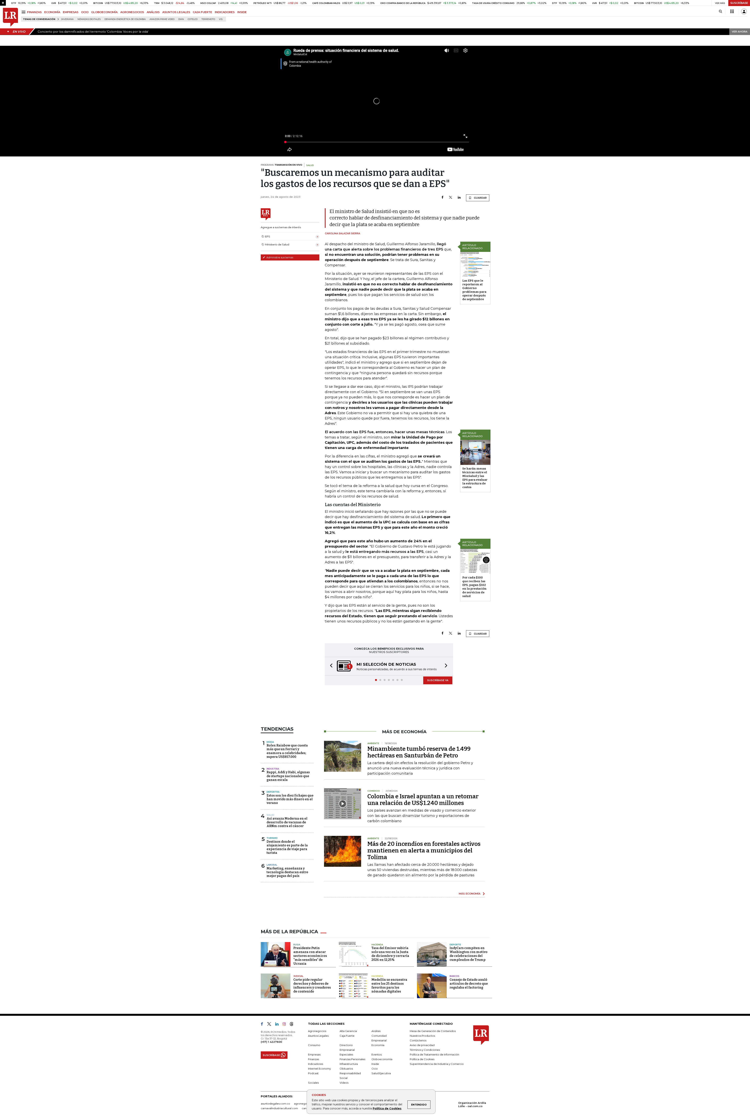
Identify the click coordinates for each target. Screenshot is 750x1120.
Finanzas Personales (352, 1059)
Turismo (272, 838)
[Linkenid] (278, 1025)
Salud (270, 815)
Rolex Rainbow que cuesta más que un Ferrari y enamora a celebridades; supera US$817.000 (287, 751)
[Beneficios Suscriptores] (732, 11)
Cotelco (192, 19)
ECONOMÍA (52, 12)
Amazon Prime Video (162, 19)
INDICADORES (225, 12)
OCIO (84, 12)
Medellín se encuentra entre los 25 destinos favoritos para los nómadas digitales (389, 986)
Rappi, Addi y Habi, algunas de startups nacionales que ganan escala (288, 776)
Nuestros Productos (422, 1036)
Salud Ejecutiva (381, 1073)
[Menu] (24, 12)
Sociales (313, 1083)
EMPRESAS (70, 12)
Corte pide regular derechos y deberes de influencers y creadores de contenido (312, 986)
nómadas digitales (89, 19)
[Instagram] (285, 1025)
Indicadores (315, 1064)
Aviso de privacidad (422, 1045)
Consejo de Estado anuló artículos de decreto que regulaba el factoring (469, 984)
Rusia (296, 945)
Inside (375, 1064)
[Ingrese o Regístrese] (744, 11)
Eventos (376, 1054)
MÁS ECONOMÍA (469, 893)
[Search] (720, 11)
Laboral (272, 865)
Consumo (314, 1045)
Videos (344, 1083)
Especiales (346, 1054)
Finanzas (313, 1059)
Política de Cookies (387, 1108)
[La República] (10, 17)
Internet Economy (319, 1069)
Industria (273, 769)
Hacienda (377, 945)
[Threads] (293, 1025)
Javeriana (67, 19)
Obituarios (346, 1069)
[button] (330, 666)
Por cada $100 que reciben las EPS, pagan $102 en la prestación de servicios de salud (474, 587)
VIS (220, 19)
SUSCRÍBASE (739, 3)
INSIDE (242, 12)
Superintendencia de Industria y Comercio (437, 1064)
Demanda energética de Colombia (125, 19)
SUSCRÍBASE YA (437, 680)
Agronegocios (317, 1031)
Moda (270, 742)
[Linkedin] (459, 197)
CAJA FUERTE (202, 12)
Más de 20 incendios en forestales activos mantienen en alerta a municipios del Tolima (423, 851)
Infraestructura (349, 1064)
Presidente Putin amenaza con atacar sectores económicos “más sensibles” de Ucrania (310, 956)
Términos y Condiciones (425, 1050)
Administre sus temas (279, 257)
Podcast (313, 1073)
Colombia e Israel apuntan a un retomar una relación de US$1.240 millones (423, 800)
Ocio (374, 1069)
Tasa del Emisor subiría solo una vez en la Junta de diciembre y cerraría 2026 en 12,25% (390, 954)
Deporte (455, 945)
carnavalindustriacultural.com (279, 1108)
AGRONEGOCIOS (132, 12)
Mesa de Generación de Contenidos (433, 1031)
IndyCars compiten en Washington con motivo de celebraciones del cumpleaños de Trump (469, 954)
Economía (377, 1045)
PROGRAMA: (281, 164)
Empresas (314, 1054)
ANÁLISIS (153, 12)
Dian (181, 19)
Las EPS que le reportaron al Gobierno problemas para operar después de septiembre (474, 290)
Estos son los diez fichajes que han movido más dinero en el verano (290, 799)
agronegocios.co (305, 1104)
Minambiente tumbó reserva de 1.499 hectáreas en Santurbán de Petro (419, 752)
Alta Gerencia (348, 1031)
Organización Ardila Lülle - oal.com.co (472, 1105)
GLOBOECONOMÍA (104, 12)
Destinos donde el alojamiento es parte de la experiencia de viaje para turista (287, 847)
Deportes (273, 792)
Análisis (375, 1031)
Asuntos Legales (318, 1036)
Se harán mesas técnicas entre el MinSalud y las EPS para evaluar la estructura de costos (475, 478)
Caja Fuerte (347, 1036)
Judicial (298, 976)
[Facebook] (442, 197)
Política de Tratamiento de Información (434, 1054)
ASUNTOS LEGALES (176, 12)
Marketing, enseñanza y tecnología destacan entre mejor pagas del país (287, 872)
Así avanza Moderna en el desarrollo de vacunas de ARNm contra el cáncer (287, 822)
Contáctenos (418, 1040)
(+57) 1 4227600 (271, 1042)
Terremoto (208, 19)
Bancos (454, 976)
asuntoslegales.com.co (275, 1104)
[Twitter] (450, 197)
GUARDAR (480, 197)
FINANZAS (34, 12)
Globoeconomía (381, 1059)
